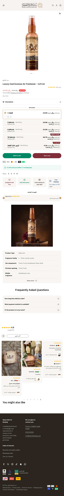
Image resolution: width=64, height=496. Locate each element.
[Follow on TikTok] (16, 464)
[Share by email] (17, 173)
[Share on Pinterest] (14, 173)
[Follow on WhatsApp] (25, 464)
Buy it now (47, 156)
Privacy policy (16, 488)
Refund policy (7, 488)
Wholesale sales (8, 453)
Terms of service (27, 488)
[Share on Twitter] (11, 173)
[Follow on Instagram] (12, 464)
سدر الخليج (6, 80)
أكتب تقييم (17, 336)
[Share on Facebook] (8, 173)
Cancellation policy (21, 490)
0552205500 (29, 432)
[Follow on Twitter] (8, 464)
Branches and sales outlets (11, 450)
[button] (32, 113)
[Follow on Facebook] (4, 464)
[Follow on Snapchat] (21, 464)
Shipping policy (37, 488)
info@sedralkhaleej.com (33, 436)
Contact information (8, 490)
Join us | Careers (8, 457)
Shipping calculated (16, 93)
